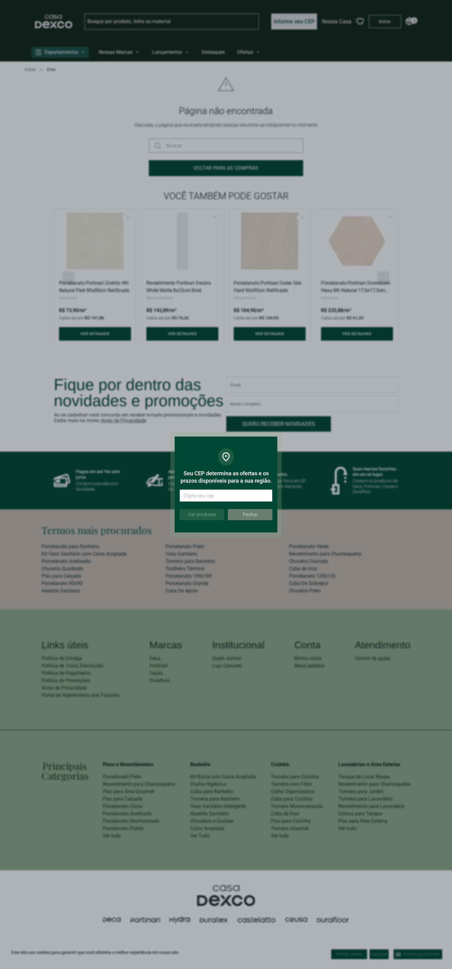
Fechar (250, 514)
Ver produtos (202, 514)
